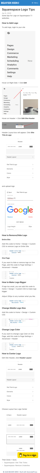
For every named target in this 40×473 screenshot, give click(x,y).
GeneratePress (32, 472)
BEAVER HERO (10, 2)
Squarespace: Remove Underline (17, 465)
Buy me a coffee (27, 455)
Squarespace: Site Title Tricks (15, 463)
